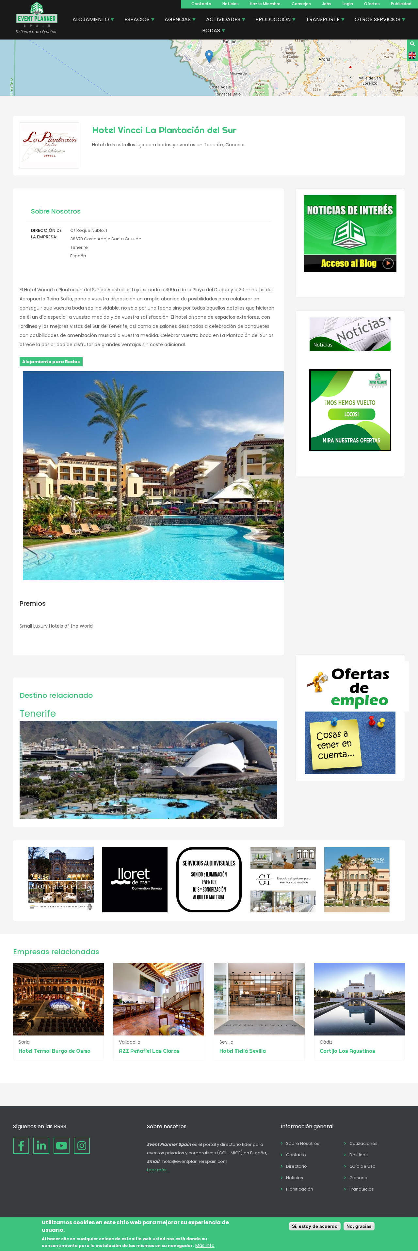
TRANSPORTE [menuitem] (320, 20)
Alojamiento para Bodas (51, 362)
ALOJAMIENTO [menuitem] (88, 20)
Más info (205, 1245)
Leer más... (158, 1170)
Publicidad (401, 4)
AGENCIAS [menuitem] (175, 20)
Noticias (230, 4)
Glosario (358, 1178)
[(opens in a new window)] (61, 910)
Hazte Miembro (265, 4)
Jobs (326, 4)
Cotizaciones (363, 1143)
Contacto (201, 4)
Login (348, 4)
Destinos (358, 1155)
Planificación (299, 1189)
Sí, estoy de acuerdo (315, 1226)
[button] (209, 56)
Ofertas (372, 4)
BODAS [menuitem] (208, 31)
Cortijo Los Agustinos (347, 1051)
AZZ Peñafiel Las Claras (149, 1051)
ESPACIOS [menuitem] (135, 20)
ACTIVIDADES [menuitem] (220, 20)
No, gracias (359, 1226)
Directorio (296, 1166)
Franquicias (361, 1189)
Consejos (301, 4)
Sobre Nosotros (302, 1143)
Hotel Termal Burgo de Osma (54, 1051)
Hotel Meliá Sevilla (242, 1051)
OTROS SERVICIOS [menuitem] (375, 20)
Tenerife (38, 713)
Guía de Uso (362, 1166)
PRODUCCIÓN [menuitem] (270, 20)
